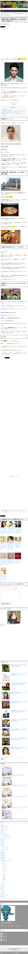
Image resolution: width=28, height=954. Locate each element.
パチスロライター (5, 834)
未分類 (3, 854)
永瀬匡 (6, 510)
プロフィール (4, 934)
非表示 (14, 107)
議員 (3, 885)
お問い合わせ (4, 936)
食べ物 (3, 896)
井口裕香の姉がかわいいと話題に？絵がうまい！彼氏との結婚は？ (10, 531)
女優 (3, 877)
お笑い (4, 863)
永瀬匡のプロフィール (6, 109)
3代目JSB (4, 861)
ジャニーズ (5, 871)
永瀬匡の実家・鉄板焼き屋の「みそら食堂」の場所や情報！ (13, 110)
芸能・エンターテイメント (6, 860)
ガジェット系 (4, 829)
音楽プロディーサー (5, 894)
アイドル (4, 865)
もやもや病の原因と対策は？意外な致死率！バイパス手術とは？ (18, 546)
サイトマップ (4, 946)
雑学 (3, 888)
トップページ (4, 933)
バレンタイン (5, 847)
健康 (3, 840)
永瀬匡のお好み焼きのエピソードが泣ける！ (10, 112)
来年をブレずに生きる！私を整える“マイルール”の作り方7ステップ (3, 578)
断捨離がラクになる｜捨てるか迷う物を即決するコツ (10, 562)
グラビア (4, 869)
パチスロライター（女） (7, 835)
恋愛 (3, 845)
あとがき (4, 114)
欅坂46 (4, 879)
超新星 (3, 886)
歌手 (3, 881)
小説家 (3, 844)
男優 (8, 24)
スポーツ (3, 831)
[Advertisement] (14, 43)
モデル (4, 873)
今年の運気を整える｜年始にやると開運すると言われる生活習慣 (3, 563)
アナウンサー (5, 867)
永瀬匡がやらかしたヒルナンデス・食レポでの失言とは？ (13, 113)
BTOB (4, 891)
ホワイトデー (5, 849)
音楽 (3, 893)
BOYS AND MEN (5, 826)
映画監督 (3, 852)
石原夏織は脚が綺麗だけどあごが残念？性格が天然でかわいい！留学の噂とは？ (10, 547)
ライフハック (4, 839)
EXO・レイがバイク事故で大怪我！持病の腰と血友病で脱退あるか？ (18, 531)
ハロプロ (3, 832)
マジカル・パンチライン (6, 837)
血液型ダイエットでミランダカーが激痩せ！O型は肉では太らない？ (3, 546)
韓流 (3, 889)
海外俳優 (3, 855)
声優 (3, 842)
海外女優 (3, 857)
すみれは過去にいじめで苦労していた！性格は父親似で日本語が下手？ (3, 531)
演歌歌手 (3, 858)
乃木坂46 (4, 875)
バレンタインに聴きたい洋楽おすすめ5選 (18, 561)
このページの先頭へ (15, 952)
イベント (3, 828)
